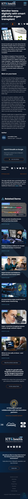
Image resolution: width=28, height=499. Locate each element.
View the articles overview (11, 362)
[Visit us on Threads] (8, 447)
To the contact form (14, 386)
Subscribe (14, 468)
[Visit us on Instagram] (20, 447)
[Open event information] (24, 495)
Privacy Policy (14, 483)
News (5, 8)
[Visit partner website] (9, 424)
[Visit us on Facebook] (14, 447)
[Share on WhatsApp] (25, 168)
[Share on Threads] (19, 24)
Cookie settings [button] (14, 490)
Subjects (14, 481)
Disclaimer (14, 486)
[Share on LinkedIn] (23, 168)
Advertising (14, 479)
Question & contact (14, 476)
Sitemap (14, 488)
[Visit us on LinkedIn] (17, 447)
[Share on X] (21, 24)
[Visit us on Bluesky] (11, 447)
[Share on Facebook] (27, 24)
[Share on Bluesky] (24, 24)
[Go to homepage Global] (9, 4)
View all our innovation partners (14, 415)
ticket (17, 185)
